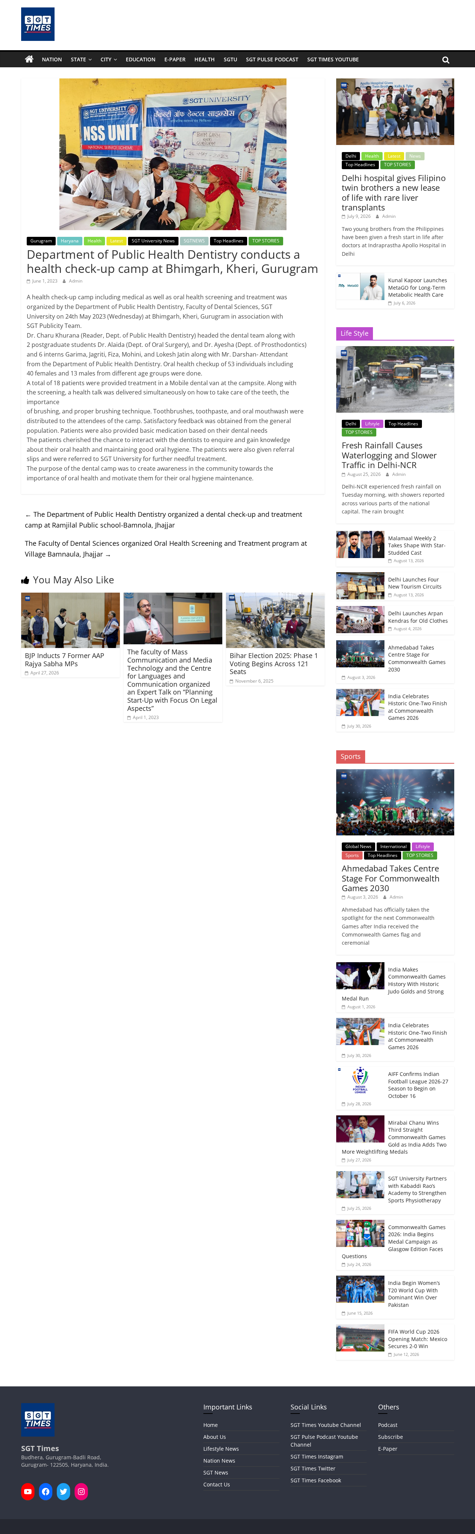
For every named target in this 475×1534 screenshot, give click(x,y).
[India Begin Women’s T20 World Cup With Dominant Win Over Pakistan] (360, 1279)
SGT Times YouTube (333, 59)
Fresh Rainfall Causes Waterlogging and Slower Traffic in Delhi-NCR (389, 454)
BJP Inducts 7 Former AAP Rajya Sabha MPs (64, 659)
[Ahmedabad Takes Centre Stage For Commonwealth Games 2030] (360, 644)
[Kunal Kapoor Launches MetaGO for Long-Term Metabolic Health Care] (360, 276)
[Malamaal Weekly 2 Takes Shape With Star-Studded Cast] (360, 534)
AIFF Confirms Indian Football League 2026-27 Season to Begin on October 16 (418, 1084)
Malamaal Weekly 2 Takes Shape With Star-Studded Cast (417, 545)
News (415, 156)
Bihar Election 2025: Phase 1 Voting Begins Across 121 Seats (274, 663)
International (393, 846)
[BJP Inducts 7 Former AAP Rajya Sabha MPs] (70, 597)
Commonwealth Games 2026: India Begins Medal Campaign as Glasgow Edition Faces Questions (394, 1242)
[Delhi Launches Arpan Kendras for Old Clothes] (360, 609)
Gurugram (41, 241)
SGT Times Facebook (316, 1480)
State (78, 59)
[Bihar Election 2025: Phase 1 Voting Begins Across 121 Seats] (275, 597)
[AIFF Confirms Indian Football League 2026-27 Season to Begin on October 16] (360, 1070)
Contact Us (216, 1484)
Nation (52, 59)
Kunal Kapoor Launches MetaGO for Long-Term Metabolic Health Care (417, 287)
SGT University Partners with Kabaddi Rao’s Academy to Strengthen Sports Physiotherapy (417, 1189)
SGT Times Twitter (313, 1468)
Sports (352, 855)
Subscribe (390, 1436)
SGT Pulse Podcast (272, 59)
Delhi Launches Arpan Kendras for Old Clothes (418, 617)
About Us (214, 1436)
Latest (116, 241)
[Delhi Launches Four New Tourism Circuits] (360, 576)
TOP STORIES (265, 241)
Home (210, 1424)
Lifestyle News (221, 1448)
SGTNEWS (194, 241)
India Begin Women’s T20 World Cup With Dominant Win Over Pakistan (414, 1293)
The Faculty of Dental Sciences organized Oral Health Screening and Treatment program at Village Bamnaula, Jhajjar (166, 548)
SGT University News (153, 241)
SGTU (230, 59)
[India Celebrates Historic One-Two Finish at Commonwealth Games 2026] (360, 692)
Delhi (350, 156)
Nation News (219, 1460)
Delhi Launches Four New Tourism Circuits (415, 583)
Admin (75, 281)
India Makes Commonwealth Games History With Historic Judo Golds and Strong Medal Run (394, 984)
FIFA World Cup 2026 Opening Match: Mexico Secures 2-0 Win (417, 1339)
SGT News (215, 1472)
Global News (358, 846)
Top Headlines (228, 241)
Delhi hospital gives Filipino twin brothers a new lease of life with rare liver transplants (394, 192)
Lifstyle (372, 423)
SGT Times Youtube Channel (326, 1424)
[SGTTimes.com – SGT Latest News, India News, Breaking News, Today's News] (29, 59)
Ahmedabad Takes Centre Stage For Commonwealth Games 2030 (417, 658)
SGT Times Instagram (317, 1456)
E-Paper (175, 59)
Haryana (70, 241)
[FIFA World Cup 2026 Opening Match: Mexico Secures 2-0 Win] (360, 1328)
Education (140, 59)
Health (204, 59)
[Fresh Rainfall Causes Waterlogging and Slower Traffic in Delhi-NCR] (395, 350)
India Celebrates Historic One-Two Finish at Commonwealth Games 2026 (417, 707)
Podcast (387, 1424)
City (106, 59)
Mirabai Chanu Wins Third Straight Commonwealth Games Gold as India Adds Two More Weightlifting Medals (394, 1137)
